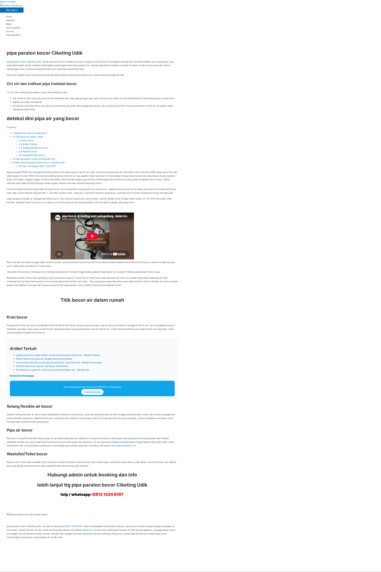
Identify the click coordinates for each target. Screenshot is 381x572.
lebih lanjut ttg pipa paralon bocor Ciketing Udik (39, 162)
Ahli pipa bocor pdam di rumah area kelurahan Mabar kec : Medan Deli (52, 369)
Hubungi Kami (13, 34)
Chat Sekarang (92, 392)
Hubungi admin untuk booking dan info (34, 158)
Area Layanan (13, 27)
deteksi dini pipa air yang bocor (30, 133)
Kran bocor (26, 140)
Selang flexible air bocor (33, 147)
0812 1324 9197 (108, 494)
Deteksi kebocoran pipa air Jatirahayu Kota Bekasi (42, 366)
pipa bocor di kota (91, 530)
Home (9, 16)
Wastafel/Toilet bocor (32, 155)
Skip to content (8, 1)
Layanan (10, 20)
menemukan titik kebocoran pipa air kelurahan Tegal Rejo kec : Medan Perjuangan (59, 362)
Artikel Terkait (28, 144)
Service (10, 31)
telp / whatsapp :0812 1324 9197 (38, 166)
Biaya (9, 23)
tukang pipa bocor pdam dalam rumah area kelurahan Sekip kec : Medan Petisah (58, 355)
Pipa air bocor (28, 151)
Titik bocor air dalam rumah (28, 136)
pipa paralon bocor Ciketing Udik (24, 61)
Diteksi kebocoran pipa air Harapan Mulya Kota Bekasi (44, 358)
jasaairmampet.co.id (125, 445)
